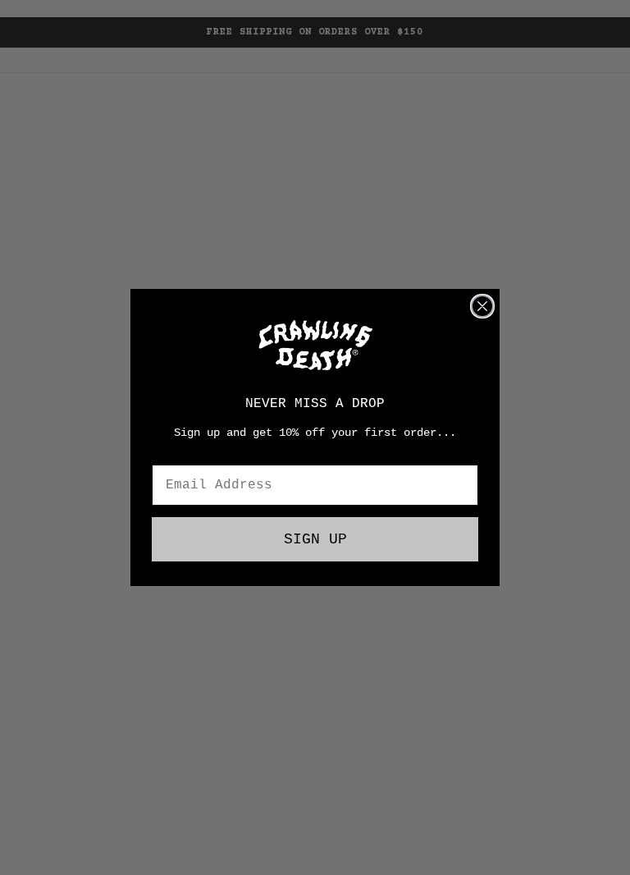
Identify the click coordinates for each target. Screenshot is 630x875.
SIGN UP (315, 539)
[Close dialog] (482, 306)
